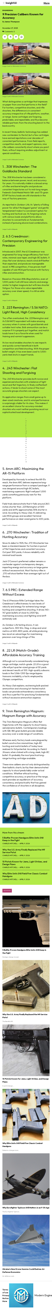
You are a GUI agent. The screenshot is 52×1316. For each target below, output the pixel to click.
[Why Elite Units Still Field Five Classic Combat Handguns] (26, 1115)
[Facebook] (4, 37)
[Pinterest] (16, 37)
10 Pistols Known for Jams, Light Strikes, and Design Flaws (24, 863)
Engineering (7, 10)
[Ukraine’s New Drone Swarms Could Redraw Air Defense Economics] (26, 1240)
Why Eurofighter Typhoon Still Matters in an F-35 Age (25, 1208)
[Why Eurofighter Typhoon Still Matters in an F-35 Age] (26, 1179)
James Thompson (12, 22)
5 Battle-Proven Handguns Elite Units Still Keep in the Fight (22, 839)
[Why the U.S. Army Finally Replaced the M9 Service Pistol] (26, 986)
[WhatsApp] (21, 37)
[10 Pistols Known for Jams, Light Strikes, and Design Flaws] (26, 1050)
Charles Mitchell (10, 843)
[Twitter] (10, 37)
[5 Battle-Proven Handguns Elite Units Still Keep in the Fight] (26, 921)
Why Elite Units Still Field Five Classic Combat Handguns (24, 875)
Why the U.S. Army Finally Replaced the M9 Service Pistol (23, 851)
